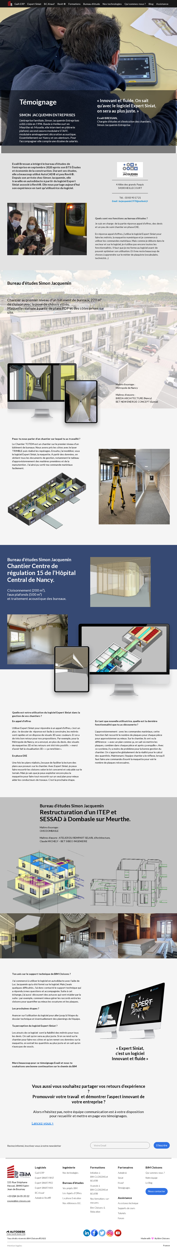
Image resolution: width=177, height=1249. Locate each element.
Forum (121, 1218)
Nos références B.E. (72, 1203)
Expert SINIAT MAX (44, 1187)
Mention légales (14, 1245)
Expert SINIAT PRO (44, 1182)
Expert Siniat (34, 3)
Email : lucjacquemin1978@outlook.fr (130, 201)
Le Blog (149, 1182)
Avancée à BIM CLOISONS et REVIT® (99, 1189)
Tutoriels (122, 1213)
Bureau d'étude (91, 3)
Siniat (120, 1177)
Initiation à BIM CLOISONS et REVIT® (99, 1176)
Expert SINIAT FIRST (44, 1177)
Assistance (162, 3)
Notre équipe (151, 1177)
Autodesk (122, 1172)
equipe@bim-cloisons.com (18, 1201)
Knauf (121, 1182)
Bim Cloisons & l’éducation (97, 1209)
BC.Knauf (49, 3)
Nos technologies (112, 3)
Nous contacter (156, 1191)
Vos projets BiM (70, 1188)
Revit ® (61, 3)
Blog (151, 3)
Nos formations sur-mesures (99, 1200)
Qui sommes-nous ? (135, 3)
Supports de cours (126, 1208)
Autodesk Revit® (43, 1197)
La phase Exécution (72, 1198)
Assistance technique (128, 1203)
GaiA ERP (19, 3)
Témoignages (124, 1187)
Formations (74, 3)
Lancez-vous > (43, 1123)
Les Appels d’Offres (72, 1193)
